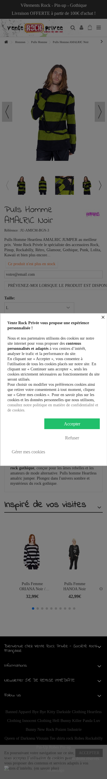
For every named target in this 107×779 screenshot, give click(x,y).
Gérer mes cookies (28, 451)
